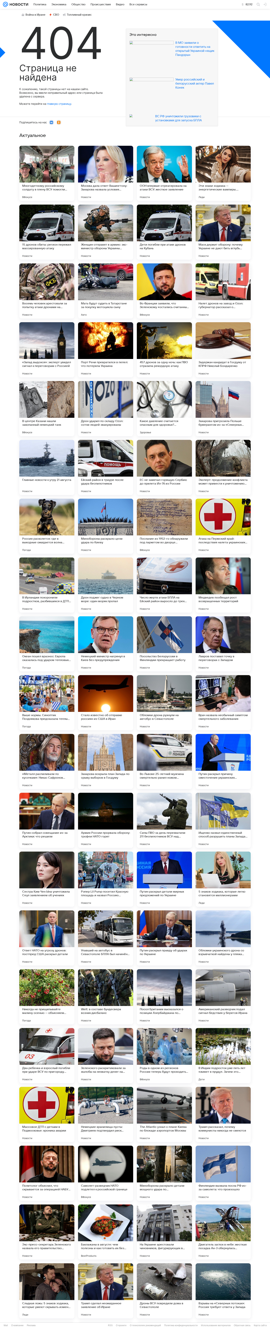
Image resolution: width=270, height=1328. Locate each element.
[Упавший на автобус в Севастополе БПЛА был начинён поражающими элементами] (105, 938)
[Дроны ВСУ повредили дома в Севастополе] (164, 1290)
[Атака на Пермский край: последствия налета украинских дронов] (223, 526)
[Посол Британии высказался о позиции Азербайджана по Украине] (164, 996)
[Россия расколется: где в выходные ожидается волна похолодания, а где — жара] (46, 526)
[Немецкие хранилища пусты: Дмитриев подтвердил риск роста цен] (105, 1114)
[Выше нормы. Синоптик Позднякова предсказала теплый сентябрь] (46, 702)
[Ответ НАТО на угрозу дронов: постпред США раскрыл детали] (46, 938)
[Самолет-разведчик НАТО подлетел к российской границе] (105, 1173)
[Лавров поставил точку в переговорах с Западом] (223, 643)
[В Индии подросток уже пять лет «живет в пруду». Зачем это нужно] (223, 1055)
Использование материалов (216, 1325)
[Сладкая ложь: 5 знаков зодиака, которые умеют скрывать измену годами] (46, 1290)
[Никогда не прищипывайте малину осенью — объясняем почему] (46, 996)
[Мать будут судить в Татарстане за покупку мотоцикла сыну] (105, 291)
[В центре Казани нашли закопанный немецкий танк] (46, 408)
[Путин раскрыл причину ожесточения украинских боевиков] (223, 761)
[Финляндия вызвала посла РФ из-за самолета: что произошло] (223, 1173)
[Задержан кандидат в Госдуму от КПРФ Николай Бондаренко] (223, 349)
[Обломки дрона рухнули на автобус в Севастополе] (164, 702)
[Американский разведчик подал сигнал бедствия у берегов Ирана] (223, 996)
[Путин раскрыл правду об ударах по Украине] (164, 938)
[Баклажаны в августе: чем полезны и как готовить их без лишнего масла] (105, 1232)
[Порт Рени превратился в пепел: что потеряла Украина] (105, 349)
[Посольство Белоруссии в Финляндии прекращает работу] (164, 643)
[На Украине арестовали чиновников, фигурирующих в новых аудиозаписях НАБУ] (164, 1232)
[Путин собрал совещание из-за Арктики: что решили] (46, 820)
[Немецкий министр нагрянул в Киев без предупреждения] (105, 643)
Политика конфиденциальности (181, 1325)
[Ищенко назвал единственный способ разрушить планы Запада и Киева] (223, 820)
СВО (56, 14)
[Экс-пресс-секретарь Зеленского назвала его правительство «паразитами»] (46, 1232)
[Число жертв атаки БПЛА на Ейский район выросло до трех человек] (164, 585)
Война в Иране (35, 14)
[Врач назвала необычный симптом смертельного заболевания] (223, 702)
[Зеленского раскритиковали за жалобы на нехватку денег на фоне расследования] (105, 1055)
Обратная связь (242, 1325)
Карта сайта (260, 1325)
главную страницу (59, 104)
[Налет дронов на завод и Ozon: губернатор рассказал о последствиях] (223, 291)
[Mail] (5, 4)
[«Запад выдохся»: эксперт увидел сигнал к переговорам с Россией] (46, 349)
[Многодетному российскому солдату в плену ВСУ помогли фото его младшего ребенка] (46, 173)
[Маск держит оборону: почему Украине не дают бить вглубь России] (223, 232)
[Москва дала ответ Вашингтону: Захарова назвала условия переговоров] (105, 173)
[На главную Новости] (18, 4)
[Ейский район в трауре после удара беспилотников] (105, 467)
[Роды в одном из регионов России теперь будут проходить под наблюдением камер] (164, 1055)
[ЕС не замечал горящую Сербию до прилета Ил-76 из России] (164, 467)
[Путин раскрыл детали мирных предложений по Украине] (164, 879)
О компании (17, 1325)
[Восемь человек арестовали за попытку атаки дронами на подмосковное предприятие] (46, 291)
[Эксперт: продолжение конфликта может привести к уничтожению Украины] (223, 467)
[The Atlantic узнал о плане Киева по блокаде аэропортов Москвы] (164, 1114)
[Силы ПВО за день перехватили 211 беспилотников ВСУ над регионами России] (164, 820)
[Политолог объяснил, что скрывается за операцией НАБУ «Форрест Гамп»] (46, 1173)
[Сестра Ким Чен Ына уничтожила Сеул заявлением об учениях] (46, 879)
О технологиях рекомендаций (145, 1325)
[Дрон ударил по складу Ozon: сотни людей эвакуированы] (105, 408)
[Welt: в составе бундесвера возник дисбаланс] (105, 996)
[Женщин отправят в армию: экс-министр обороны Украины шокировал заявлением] (105, 232)
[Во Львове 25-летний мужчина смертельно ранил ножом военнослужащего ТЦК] (164, 761)
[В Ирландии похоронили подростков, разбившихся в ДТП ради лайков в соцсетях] (46, 585)
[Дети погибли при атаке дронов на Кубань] (164, 232)
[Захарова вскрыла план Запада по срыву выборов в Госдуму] (105, 761)
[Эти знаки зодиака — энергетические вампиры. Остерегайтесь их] (223, 173)
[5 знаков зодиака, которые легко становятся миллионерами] (223, 879)
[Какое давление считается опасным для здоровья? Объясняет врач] (164, 408)
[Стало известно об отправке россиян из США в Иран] (105, 702)
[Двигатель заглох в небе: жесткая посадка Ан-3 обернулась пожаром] (223, 1232)
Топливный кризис (79, 14)
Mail (6, 1325)
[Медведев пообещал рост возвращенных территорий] (223, 585)
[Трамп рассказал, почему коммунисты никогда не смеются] (223, 1114)
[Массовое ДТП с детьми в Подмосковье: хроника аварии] (46, 1114)
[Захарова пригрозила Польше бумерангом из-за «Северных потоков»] (223, 408)
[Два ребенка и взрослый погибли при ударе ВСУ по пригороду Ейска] (46, 1055)
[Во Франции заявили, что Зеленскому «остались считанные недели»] (164, 291)
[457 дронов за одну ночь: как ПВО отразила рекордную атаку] (164, 349)
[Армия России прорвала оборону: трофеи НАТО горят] (105, 820)
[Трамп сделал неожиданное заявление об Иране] (105, 1290)
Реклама (31, 1325)
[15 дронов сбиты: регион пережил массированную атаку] (46, 232)
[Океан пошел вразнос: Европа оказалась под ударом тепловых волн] (46, 643)
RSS (110, 1325)
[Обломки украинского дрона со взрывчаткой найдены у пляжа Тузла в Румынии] (223, 938)
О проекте (121, 1325)
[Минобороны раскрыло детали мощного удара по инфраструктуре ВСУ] (164, 1173)
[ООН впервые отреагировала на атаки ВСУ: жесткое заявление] (164, 173)
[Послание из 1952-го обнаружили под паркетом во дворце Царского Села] (164, 526)
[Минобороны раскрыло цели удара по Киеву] (105, 526)
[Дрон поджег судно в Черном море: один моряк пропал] (105, 585)
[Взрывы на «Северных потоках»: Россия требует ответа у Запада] (223, 1290)
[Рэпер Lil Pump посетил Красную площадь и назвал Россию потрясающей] (105, 879)
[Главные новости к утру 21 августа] (46, 467)
